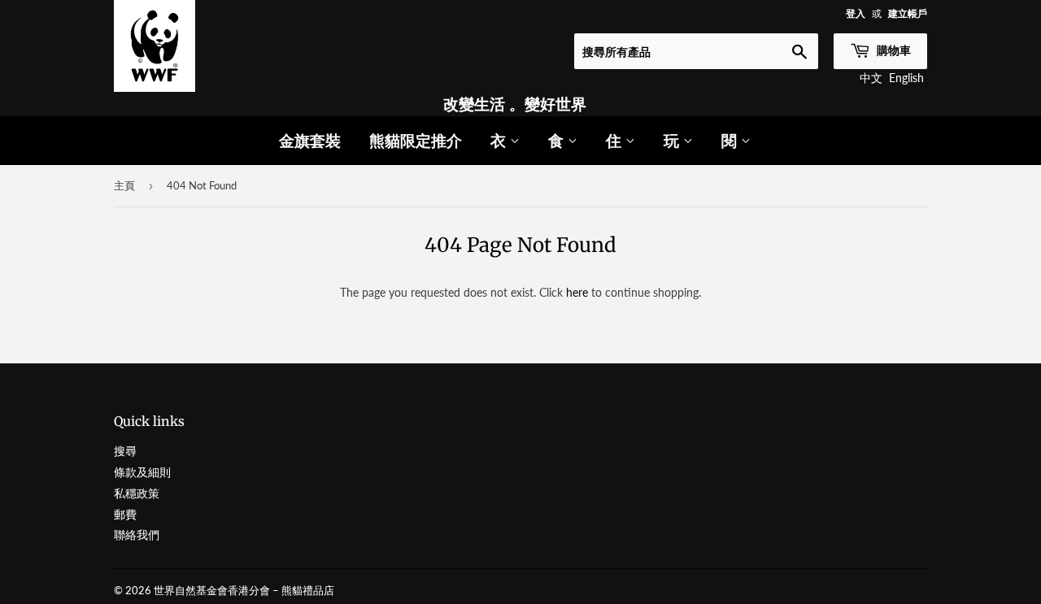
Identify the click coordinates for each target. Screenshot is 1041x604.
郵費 (125, 514)
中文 (871, 78)
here (577, 292)
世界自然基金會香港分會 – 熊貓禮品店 (244, 590)
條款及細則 (142, 472)
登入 (855, 13)
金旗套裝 (310, 140)
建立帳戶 (907, 13)
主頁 (124, 185)
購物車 (892, 50)
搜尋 (125, 451)
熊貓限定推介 (415, 140)
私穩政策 (136, 493)
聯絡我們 (136, 534)
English (906, 78)
